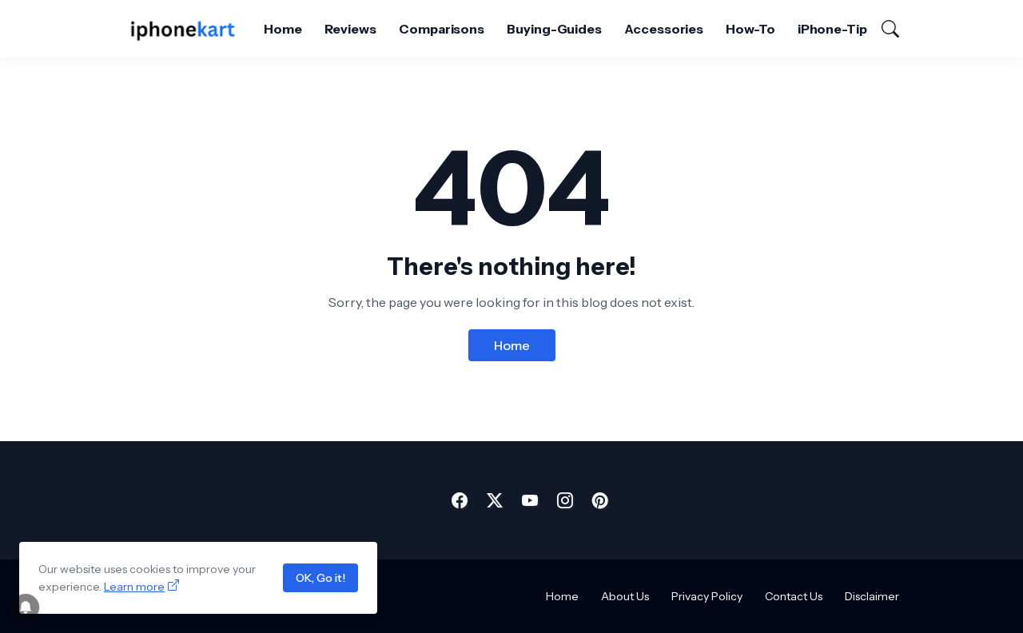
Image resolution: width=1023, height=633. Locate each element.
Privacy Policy (706, 596)
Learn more (134, 586)
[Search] (883, 29)
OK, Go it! (320, 578)
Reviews (350, 29)
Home (283, 29)
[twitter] (495, 500)
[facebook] (460, 500)
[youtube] (530, 500)
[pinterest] (600, 500)
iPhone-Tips (836, 29)
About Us (625, 596)
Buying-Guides (554, 29)
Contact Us (793, 596)
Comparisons (441, 29)
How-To (750, 29)
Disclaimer (872, 596)
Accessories (663, 29)
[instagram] (565, 500)
